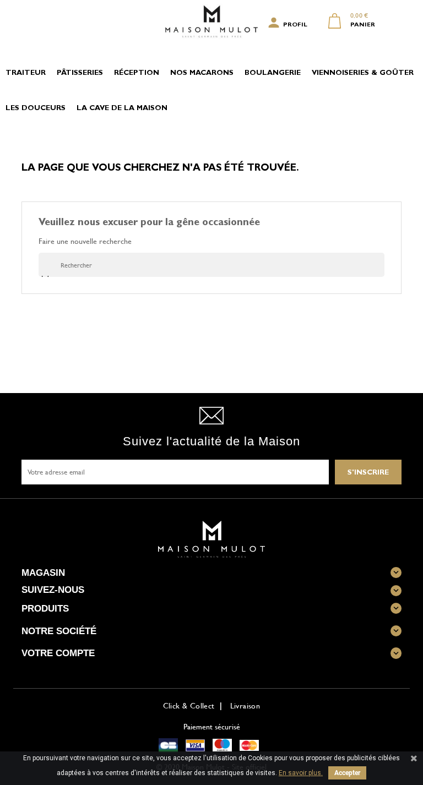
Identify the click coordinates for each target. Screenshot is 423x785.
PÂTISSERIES (80, 73)
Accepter (347, 773)
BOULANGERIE (273, 73)
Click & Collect (189, 705)
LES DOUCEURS (36, 108)
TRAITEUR (26, 73)
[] (45, 276)
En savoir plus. (301, 773)
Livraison (245, 705)
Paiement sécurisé (211, 726)
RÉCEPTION (136, 73)
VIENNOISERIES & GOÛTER (363, 73)
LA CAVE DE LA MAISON (122, 108)
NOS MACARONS (202, 73)
